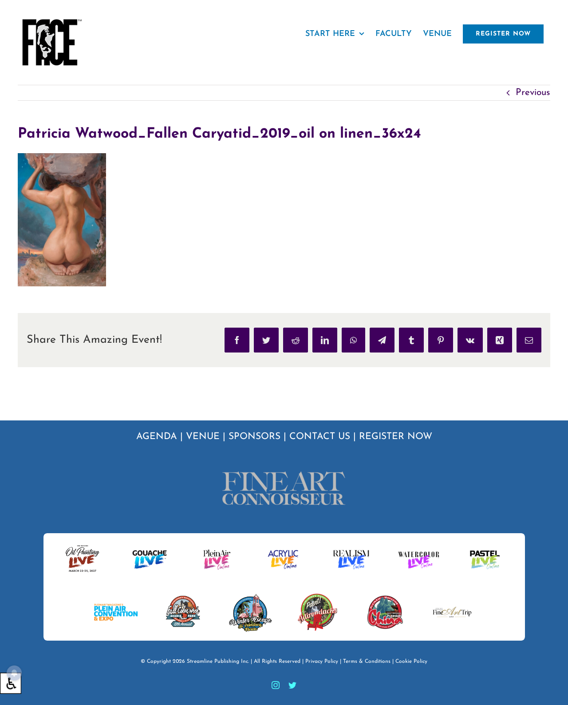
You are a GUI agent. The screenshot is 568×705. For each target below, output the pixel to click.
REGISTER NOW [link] (395, 436)
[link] (10, 683)
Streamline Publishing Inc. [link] (218, 661)
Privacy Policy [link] (321, 661)
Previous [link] (533, 92)
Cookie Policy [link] (411, 661)
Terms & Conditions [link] (366, 661)
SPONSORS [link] (254, 436)
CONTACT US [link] (319, 436)
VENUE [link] (203, 436)
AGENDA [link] (156, 436)
